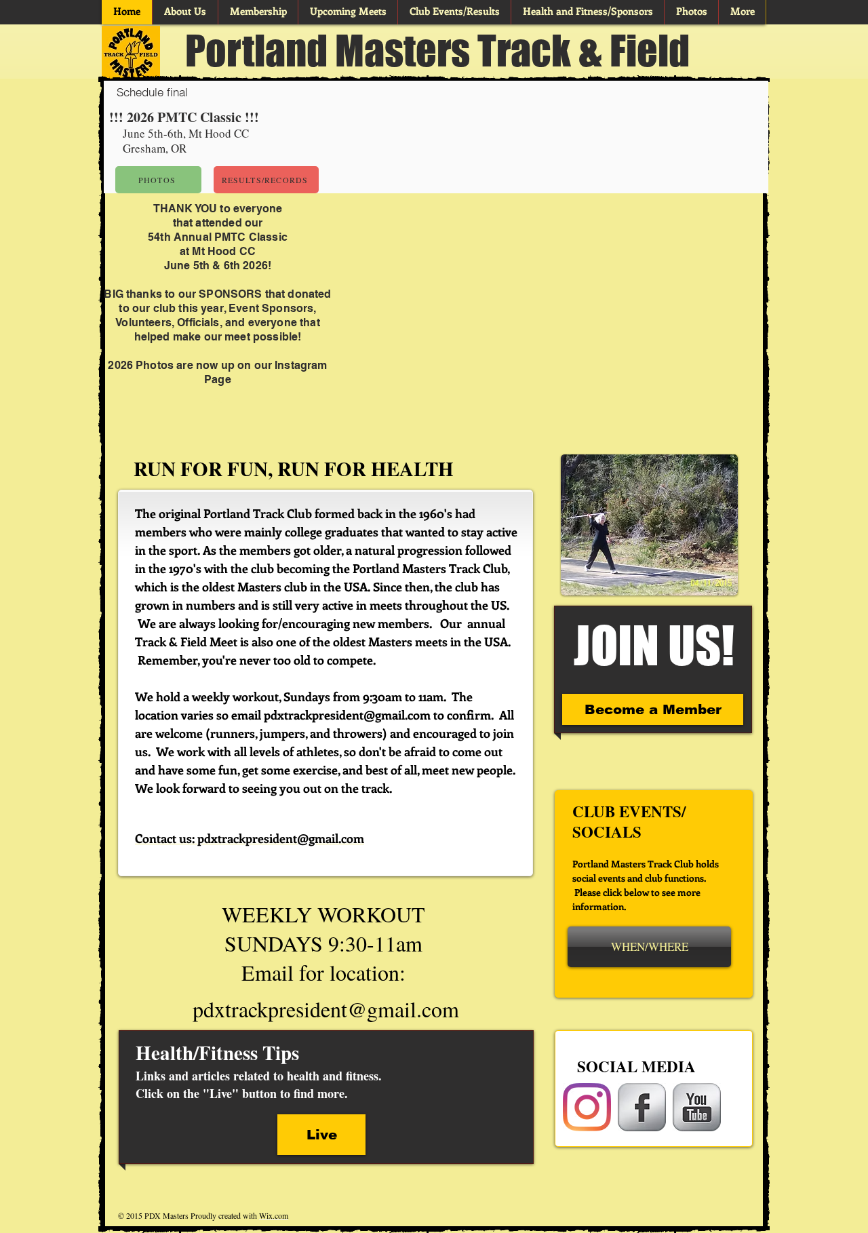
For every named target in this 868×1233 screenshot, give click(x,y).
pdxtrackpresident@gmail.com (347, 715)
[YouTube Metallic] (697, 1107)
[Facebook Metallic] (642, 1107)
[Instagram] (587, 1107)
